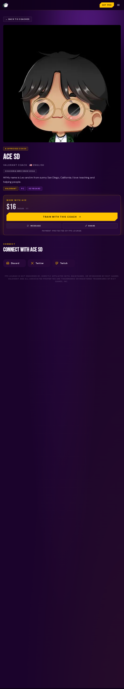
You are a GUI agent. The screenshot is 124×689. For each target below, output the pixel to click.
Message (36, 226)
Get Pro (107, 5)
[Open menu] (118, 5)
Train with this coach (60, 216)
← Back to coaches (17, 19)
